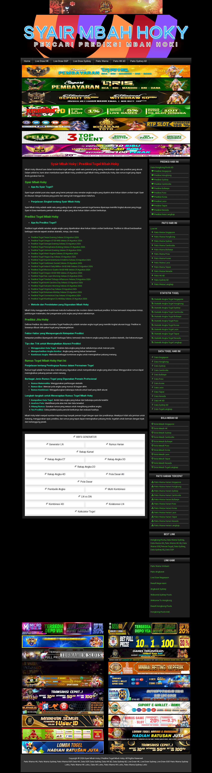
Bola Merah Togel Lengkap (166, 467)
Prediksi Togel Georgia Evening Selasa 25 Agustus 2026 (56, 244)
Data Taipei (159, 392)
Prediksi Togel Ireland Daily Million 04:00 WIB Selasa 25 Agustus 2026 (62, 266)
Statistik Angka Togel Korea (166, 325)
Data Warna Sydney (175, 540)
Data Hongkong (161, 362)
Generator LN (56, 444)
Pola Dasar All (116, 474)
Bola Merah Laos (161, 454)
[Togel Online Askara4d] (63, 681)
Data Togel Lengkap (163, 409)
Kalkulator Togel (86, 511)
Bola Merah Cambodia (164, 437)
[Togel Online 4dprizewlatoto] (63, 721)
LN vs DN (86, 496)
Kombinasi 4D (56, 504)
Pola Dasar (86, 481)
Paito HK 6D (119, 61)
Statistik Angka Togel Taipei (166, 334)
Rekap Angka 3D (116, 459)
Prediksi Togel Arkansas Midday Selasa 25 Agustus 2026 (56, 292)
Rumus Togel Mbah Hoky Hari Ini (45, 360)
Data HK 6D (159, 400)
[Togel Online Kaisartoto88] (63, 734)
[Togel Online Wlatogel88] (63, 708)
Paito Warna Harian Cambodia (167, 495)
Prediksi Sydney (161, 179)
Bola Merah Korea (162, 450)
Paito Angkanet (157, 572)
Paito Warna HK (31, 761)
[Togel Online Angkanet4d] (149, 708)
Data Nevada (160, 396)
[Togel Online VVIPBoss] (106, 71)
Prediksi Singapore (162, 171)
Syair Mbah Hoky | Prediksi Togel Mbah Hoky (85, 164)
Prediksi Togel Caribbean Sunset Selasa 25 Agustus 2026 (56, 263)
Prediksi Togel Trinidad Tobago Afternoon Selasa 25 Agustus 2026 (60, 279)
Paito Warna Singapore (164, 232)
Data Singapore (161, 357)
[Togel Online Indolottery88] (149, 695)
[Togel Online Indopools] (149, 721)
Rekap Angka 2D (86, 466)
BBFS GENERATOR (86, 436)
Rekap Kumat (86, 451)
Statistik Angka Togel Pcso (166, 321)
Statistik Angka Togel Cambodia (168, 312)
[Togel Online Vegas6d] (63, 668)
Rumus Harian (116, 444)
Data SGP (169, 550)
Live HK (154, 228)
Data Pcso (158, 379)
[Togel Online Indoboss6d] (149, 628)
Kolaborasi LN (116, 504)
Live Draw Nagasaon (160, 577)
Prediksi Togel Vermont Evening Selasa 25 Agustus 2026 (56, 250)
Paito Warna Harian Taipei (165, 517)
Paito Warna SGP (64, 761)
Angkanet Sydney (158, 589)
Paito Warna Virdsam (160, 566)
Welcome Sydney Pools (161, 595)
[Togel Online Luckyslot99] (149, 642)
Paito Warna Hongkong (164, 237)
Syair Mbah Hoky (36, 182)
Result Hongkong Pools (161, 606)
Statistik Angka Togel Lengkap (168, 342)
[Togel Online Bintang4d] (63, 695)
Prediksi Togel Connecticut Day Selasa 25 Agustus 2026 (56, 295)
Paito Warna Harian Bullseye (166, 499)
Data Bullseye (160, 374)
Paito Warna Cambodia (164, 245)
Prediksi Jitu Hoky (36, 319)
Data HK (76, 761)
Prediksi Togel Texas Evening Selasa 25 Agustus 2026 (55, 237)
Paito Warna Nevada (163, 271)
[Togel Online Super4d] (106, 98)
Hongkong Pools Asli (160, 612)
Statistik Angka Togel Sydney (167, 308)
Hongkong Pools (158, 540)
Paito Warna (102, 61)
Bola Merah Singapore (164, 424)
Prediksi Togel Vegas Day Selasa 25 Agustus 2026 (53, 257)
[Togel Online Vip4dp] (149, 655)
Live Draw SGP (61, 61)
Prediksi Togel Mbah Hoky (41, 216)
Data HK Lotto (97, 765)
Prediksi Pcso (160, 193)
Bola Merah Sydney (162, 433)
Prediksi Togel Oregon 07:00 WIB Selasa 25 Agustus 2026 (56, 240)
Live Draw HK (42, 61)
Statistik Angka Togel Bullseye (167, 316)
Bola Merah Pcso (161, 445)
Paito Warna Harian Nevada (166, 521)
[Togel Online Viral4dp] (106, 150)
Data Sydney (159, 366)
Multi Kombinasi (116, 489)
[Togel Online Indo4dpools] (63, 747)
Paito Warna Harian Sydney (166, 491)
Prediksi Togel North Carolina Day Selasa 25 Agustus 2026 (57, 282)
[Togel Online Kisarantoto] (106, 124)
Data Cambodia (161, 370)
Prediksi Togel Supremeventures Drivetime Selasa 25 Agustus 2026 (61, 260)
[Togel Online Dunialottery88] (149, 668)
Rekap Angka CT (56, 459)
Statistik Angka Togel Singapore (168, 299)
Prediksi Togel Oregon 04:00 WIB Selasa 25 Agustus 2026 (56, 273)
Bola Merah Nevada (163, 463)
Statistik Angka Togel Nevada (167, 338)
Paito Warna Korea (162, 258)
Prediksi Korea (160, 197)
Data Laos (158, 387)
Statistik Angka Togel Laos (166, 329)
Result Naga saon (158, 583)
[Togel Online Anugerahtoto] (149, 681)
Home (27, 61)
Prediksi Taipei (160, 205)
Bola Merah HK (160, 428)
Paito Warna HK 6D (173, 543)
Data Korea (159, 383)
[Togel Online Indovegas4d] (149, 747)
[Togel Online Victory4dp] (63, 642)
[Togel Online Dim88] (106, 84)
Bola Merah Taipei (162, 459)
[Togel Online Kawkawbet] (63, 655)
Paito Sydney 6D (138, 61)
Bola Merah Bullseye (163, 441)
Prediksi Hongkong (162, 175)
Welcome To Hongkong (161, 600)
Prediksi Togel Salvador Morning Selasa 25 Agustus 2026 (56, 286)
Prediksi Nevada (161, 210)
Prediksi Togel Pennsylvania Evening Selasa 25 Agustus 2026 (58, 247)
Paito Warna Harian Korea (165, 508)
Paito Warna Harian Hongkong (167, 486)
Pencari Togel (167, 546)
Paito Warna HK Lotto (80, 765)
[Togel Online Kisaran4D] (106, 111)
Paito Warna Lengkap (163, 284)
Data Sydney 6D (161, 405)
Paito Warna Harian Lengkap (167, 525)
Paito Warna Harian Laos (165, 512)
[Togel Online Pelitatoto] (106, 137)
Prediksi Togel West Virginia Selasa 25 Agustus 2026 (54, 253)
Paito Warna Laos (162, 263)
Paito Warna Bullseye (163, 249)
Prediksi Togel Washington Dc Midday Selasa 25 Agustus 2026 (59, 299)
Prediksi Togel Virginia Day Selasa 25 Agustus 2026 (54, 289)
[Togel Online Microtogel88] (63, 628)
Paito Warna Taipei (162, 267)
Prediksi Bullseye (161, 188)
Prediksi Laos (160, 201)
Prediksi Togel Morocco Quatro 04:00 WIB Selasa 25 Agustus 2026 (60, 269)
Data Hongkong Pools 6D (162, 167)
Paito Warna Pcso (162, 254)
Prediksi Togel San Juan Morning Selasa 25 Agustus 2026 (56, 276)
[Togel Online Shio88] (149, 734)
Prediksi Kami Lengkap (164, 214)
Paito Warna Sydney (163, 241)
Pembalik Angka (56, 489)
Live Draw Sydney (82, 61)
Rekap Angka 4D (56, 474)
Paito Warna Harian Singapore (167, 482)
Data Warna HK (157, 543)
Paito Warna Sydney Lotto (135, 765)
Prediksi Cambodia (162, 184)
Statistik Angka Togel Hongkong (168, 303)
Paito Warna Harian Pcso (165, 504)
